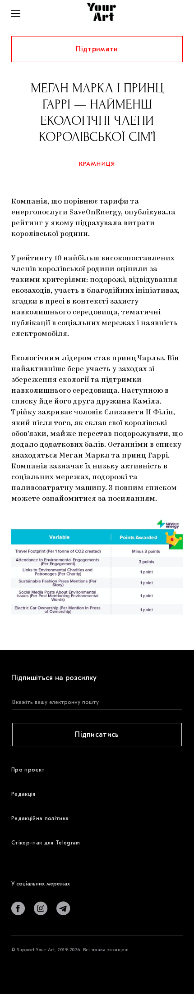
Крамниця (97, 163)
